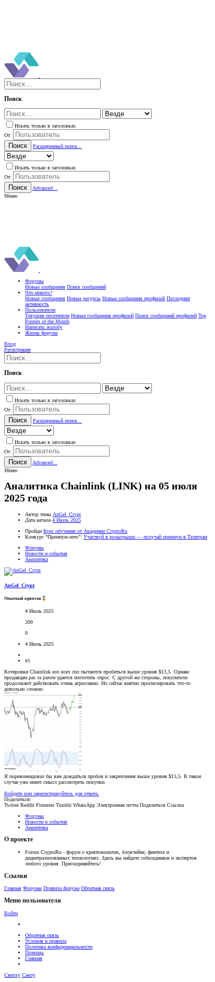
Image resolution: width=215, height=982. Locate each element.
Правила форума (61, 888)
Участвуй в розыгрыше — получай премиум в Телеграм (145, 537)
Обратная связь (98, 888)
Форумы (32, 888)
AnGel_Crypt (67, 514)
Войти (11, 913)
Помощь (34, 952)
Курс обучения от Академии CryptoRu (85, 531)
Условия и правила (45, 941)
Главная (12, 888)
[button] (10, 196)
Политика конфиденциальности (58, 947)
